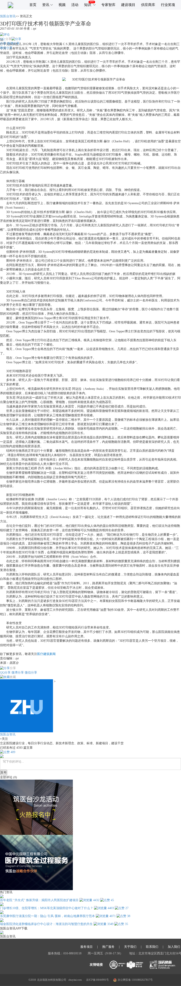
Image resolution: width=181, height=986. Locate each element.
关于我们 (130, 946)
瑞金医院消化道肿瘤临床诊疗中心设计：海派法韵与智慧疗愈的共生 (46, 924)
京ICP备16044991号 (97, 979)
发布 (3, 772)
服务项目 (86, 946)
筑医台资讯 (7, 16)
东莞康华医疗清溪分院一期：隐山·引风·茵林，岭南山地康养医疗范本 (47, 916)
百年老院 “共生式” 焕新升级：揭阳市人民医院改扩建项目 (39, 900)
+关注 (4, 738)
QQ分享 (5, 672)
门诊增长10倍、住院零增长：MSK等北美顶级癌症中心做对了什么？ (46, 908)
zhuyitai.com (75, 979)
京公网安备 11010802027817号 (135, 979)
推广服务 (108, 946)
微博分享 (13, 43)
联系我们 (152, 946)
